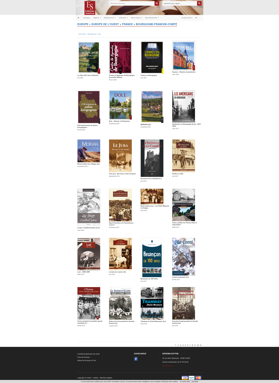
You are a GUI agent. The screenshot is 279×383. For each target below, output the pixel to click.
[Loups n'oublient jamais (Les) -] (88, 207)
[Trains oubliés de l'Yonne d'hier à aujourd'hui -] (183, 205)
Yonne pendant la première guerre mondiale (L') (90, 322)
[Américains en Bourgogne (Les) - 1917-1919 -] (183, 106)
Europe (82, 24)
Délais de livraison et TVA (86, 360)
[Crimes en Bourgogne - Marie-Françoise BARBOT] (152, 57)
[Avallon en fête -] (183, 156)
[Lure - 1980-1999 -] (88, 254)
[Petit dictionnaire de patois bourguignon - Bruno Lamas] (88, 107)
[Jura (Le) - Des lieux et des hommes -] (120, 156)
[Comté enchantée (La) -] (183, 257)
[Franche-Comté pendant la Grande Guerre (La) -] (183, 303)
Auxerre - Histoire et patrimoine (183, 72)
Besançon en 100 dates (149, 279)
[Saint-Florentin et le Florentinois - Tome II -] (120, 205)
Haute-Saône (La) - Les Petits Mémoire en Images (155, 207)
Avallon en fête (177, 174)
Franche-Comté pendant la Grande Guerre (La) (185, 322)
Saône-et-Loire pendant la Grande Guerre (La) (121, 322)
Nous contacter (168, 366)
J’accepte (195, 381)
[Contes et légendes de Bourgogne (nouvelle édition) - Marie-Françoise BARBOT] (120, 57)
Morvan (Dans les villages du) (88, 164)
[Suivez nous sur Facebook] (136, 359)
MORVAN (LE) (146, 124)
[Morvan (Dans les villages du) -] (88, 151)
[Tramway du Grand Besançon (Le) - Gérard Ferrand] (152, 303)
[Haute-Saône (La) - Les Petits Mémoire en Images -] (152, 196)
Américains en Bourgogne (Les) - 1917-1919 (186, 125)
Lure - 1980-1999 (83, 272)
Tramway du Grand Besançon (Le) (153, 321)
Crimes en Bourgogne (149, 75)
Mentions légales (106, 378)
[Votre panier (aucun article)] (196, 17)
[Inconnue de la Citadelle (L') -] (152, 158)
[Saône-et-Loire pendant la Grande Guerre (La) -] (120, 303)
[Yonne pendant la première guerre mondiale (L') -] (88, 303)
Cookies (95, 378)
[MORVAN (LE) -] (152, 106)
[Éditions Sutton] (89, 8)
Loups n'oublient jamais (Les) (88, 228)
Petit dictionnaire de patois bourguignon (87, 126)
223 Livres (82, 34)
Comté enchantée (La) (180, 277)
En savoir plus (185, 381)
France (127, 24)
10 (198, 345)
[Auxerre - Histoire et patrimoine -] (183, 56)
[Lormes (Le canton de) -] (120, 254)
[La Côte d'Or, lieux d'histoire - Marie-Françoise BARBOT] (88, 57)
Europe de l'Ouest (105, 24)
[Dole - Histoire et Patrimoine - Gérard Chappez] (120, 105)
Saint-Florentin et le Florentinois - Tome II (121, 224)
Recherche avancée (194, 7)
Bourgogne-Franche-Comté (156, 24)
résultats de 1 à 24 (94, 34)
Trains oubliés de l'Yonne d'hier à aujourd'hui (184, 224)
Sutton (89, 378)
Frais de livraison (83, 357)
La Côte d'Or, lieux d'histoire (87, 75)
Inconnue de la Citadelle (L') (151, 178)
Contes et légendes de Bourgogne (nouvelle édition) (122, 76)
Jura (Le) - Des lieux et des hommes (122, 174)
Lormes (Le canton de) (117, 272)
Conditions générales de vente (88, 354)
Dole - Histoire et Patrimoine (119, 121)
